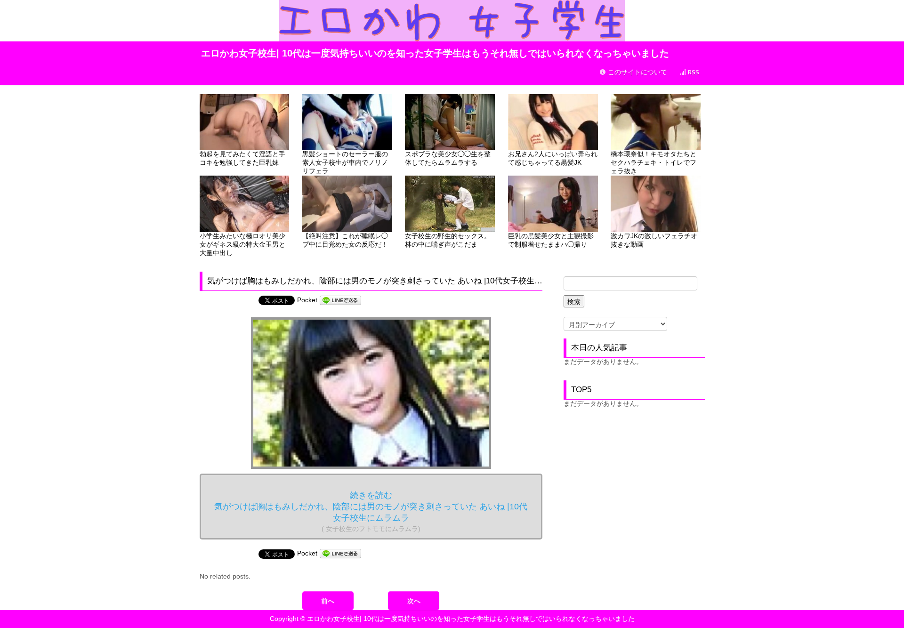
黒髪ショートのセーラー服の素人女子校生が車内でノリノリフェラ (345, 162)
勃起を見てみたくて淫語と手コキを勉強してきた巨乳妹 (242, 158)
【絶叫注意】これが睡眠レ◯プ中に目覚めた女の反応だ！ (345, 240)
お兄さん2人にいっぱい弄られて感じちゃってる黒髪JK (552, 158)
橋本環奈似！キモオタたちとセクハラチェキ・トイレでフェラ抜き (653, 162)
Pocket (307, 300)
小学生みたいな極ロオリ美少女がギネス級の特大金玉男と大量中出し (242, 244)
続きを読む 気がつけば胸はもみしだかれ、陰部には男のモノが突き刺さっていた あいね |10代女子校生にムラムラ (370, 511)
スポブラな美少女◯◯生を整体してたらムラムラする (448, 158)
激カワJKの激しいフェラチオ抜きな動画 (654, 240)
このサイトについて (636, 72)
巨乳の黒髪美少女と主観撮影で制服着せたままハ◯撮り (551, 240)
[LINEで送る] (340, 300)
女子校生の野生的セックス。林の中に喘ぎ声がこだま (448, 240)
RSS (692, 72)
